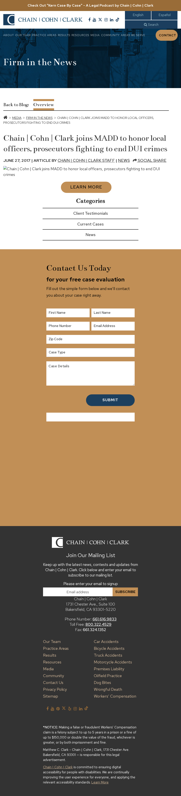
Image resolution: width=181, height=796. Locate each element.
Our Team (23, 35)
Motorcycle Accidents (113, 662)
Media (95, 35)
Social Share (151, 160)
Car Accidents (106, 641)
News (124, 160)
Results (64, 35)
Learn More (86, 187)
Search (152, 24)
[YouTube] (94, 20)
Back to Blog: (16, 104)
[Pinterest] (58, 709)
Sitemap (50, 696)
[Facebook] (89, 20)
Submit (110, 399)
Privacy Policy (55, 689)
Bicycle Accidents (109, 648)
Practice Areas (44, 35)
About (8, 35)
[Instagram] (106, 20)
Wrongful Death (108, 689)
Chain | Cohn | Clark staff (86, 160)
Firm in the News (39, 118)
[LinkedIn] (111, 20)
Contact (167, 35)
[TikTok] (117, 20)
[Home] (5, 118)
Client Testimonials (90, 213)
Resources (80, 35)
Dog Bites (102, 682)
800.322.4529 (98, 624)
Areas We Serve (133, 35)
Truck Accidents (108, 655)
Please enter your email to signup (90, 583)
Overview (43, 104)
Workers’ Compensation (115, 696)
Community (110, 35)
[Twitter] (100, 20)
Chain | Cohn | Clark (58, 767)
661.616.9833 (104, 619)
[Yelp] (69, 709)
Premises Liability (109, 668)
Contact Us (53, 682)
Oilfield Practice (108, 675)
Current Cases (90, 224)
